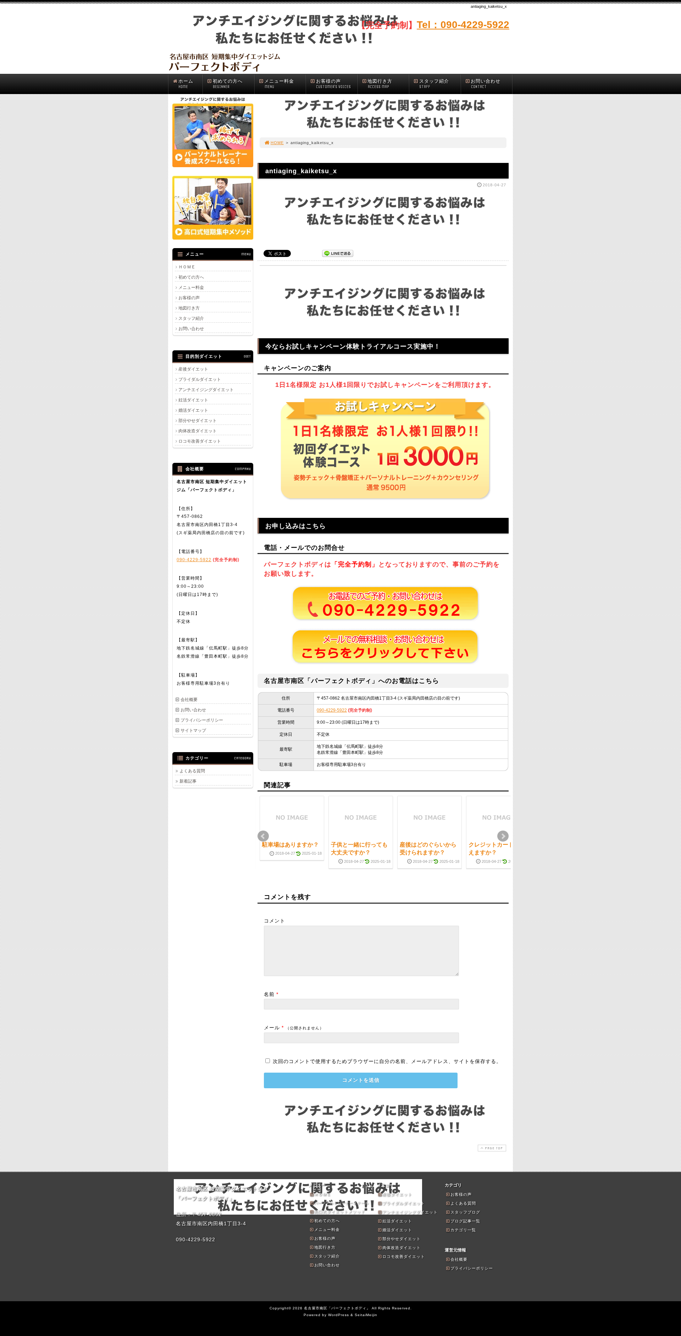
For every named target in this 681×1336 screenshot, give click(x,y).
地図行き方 (379, 83)
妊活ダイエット (193, 400)
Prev (263, 836)
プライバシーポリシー (202, 720)
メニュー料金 (279, 83)
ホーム (185, 83)
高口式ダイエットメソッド (339, 1212)
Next (503, 836)
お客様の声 (333, 83)
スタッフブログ (465, 1212)
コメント (274, 921)
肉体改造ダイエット (197, 430)
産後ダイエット (193, 369)
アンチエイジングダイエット (206, 389)
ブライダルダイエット (199, 379)
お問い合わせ (485, 83)
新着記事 (187, 781)
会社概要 (189, 699)
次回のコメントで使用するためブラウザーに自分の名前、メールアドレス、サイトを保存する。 (387, 1061)
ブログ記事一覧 (465, 1221)
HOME (277, 143)
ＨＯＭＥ (186, 266)
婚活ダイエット (193, 410)
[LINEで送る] (337, 253)
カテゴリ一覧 (463, 1230)
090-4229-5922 (332, 710)
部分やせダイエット (197, 420)
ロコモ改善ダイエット (199, 441)
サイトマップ (193, 730)
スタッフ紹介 (434, 83)
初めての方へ (228, 83)
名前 (269, 994)
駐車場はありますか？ (290, 845)
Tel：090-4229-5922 (463, 24)
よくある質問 (192, 770)
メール (272, 1027)
